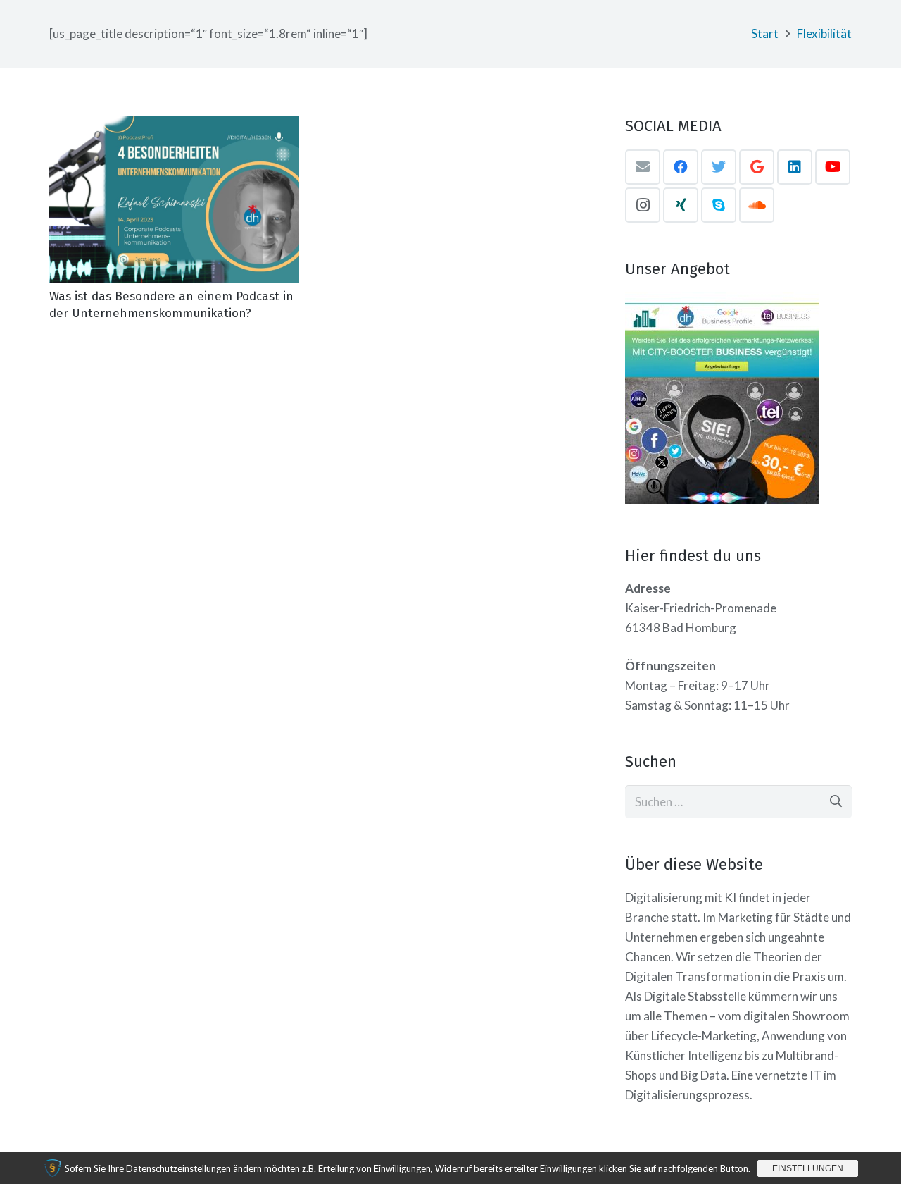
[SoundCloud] (756, 205)
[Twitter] (718, 167)
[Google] (756, 167)
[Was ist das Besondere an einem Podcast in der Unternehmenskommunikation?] (174, 199)
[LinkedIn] (794, 167)
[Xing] (680, 205)
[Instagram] (642, 205)
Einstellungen (807, 1168)
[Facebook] (680, 167)
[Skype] (718, 205)
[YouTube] (832, 167)
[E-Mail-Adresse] (642, 167)
